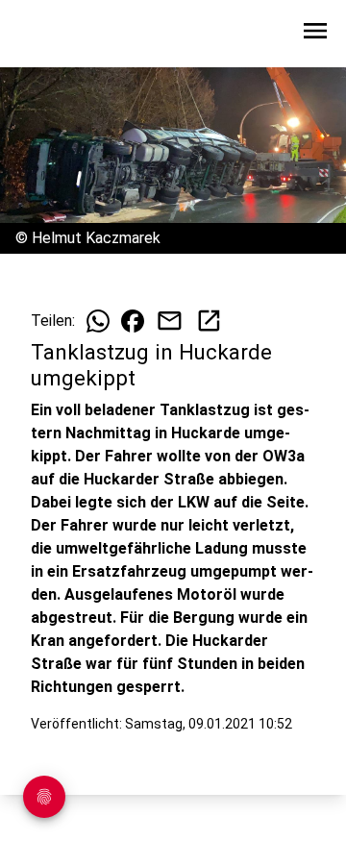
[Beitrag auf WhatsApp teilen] (98, 321)
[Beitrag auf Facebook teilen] (132, 321)
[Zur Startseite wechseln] (61, 35)
